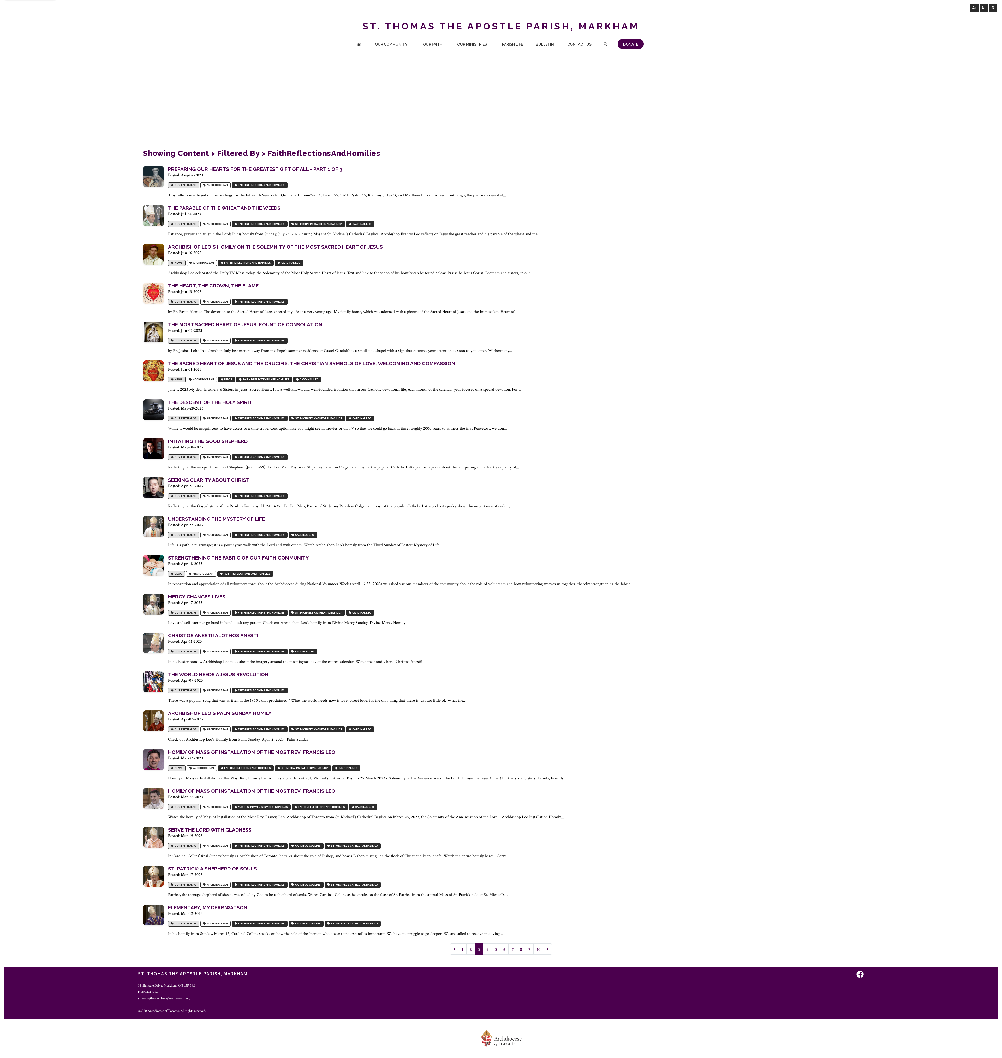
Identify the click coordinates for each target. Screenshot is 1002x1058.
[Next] (548, 949)
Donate (630, 44)
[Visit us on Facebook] (860, 974)
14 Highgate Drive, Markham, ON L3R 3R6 (166, 985)
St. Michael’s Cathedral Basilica (318, 224)
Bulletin (545, 44)
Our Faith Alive (185, 185)
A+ (974, 7)
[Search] (605, 45)
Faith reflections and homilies (261, 185)
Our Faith (432, 44)
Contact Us (579, 44)
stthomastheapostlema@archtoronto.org (164, 998)
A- (983, 7)
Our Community (391, 44)
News (178, 262)
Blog (178, 573)
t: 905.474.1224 (148, 992)
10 (538, 949)
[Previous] (454, 949)
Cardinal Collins (307, 845)
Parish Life (512, 44)
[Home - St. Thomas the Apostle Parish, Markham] (359, 45)
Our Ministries (472, 44)
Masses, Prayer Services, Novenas (262, 806)
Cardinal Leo (361, 224)
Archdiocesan (217, 185)
